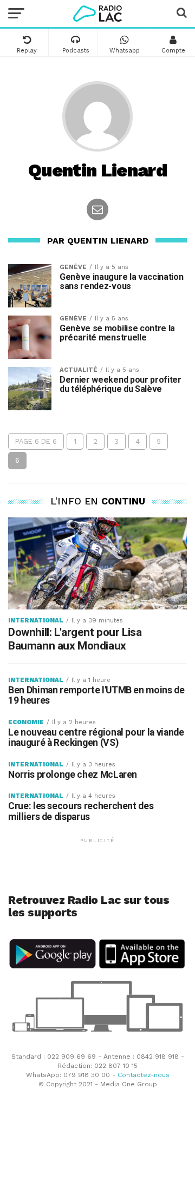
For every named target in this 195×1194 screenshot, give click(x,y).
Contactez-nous (144, 1075)
